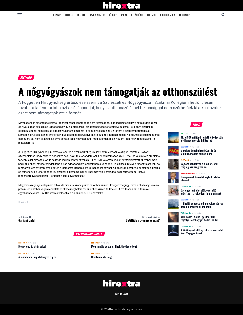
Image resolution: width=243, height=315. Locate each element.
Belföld (69, 15)
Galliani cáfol (26, 218)
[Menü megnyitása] (20, 15)
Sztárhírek (137, 15)
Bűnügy (113, 15)
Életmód (151, 15)
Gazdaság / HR (97, 15)
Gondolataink (167, 15)
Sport (124, 15)
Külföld (81, 15)
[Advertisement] (121, 44)
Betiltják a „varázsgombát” (143, 218)
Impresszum (121, 293)
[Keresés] (223, 15)
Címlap (57, 15)
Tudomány (184, 15)
